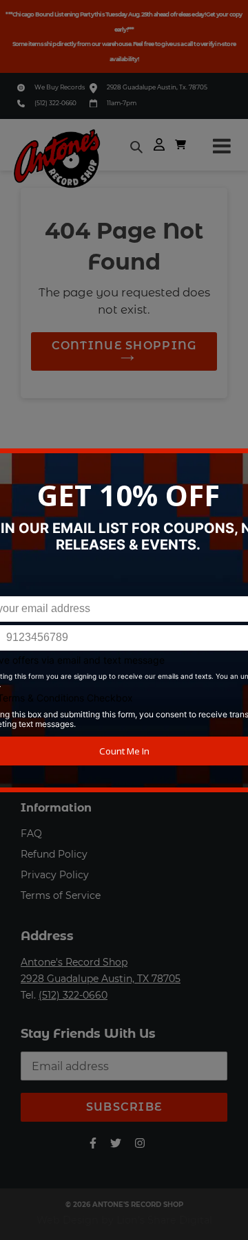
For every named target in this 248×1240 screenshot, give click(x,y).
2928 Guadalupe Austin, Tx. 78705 (157, 87)
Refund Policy (54, 854)
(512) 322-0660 (55, 103)
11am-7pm (121, 103)
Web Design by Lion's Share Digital (124, 1220)
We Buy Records (59, 87)
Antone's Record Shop (74, 962)
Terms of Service (61, 895)
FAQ (31, 833)
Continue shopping (124, 345)
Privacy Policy (55, 875)
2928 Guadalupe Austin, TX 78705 (100, 978)
